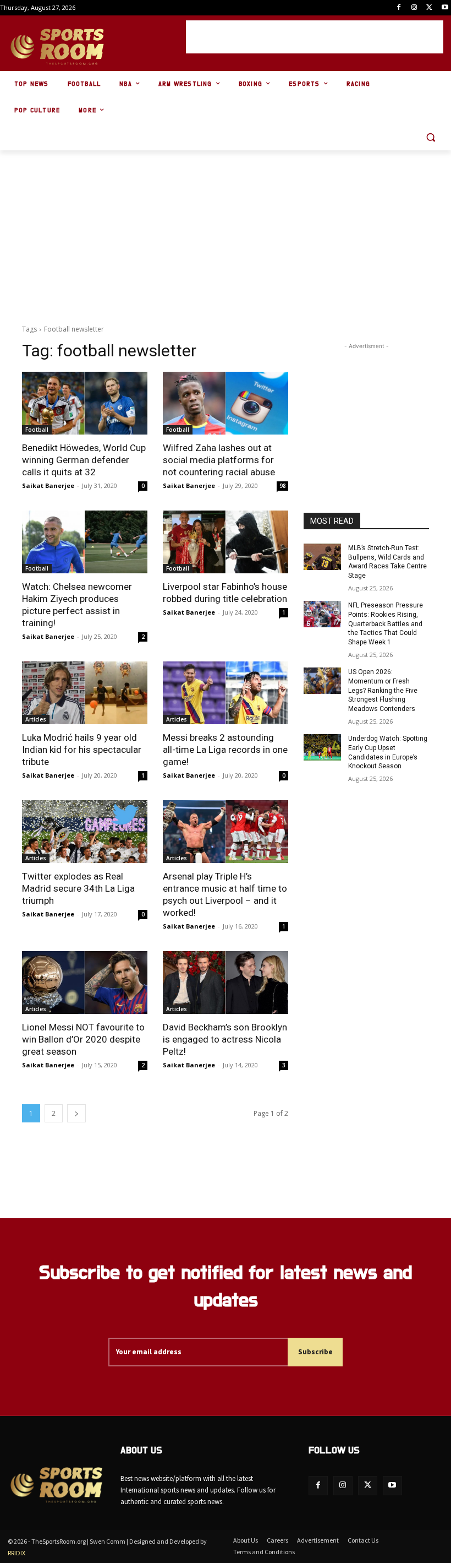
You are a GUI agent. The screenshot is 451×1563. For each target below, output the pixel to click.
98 (282, 486)
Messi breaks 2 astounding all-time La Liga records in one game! (225, 749)
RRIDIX (16, 1553)
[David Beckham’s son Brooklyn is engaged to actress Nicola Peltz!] (225, 982)
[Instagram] (414, 8)
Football (36, 429)
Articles (35, 719)
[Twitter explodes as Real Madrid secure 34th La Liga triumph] (84, 831)
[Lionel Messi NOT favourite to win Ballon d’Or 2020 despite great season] (84, 982)
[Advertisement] (314, 36)
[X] (429, 8)
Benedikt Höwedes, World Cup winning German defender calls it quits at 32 (84, 459)
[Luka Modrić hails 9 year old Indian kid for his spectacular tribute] (84, 692)
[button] (430, 137)
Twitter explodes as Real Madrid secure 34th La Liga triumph (78, 888)
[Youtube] (444, 8)
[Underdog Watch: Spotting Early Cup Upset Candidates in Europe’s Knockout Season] (322, 747)
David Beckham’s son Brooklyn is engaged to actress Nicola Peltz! (225, 1039)
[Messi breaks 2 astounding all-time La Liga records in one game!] (225, 692)
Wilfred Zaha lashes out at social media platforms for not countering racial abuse (219, 459)
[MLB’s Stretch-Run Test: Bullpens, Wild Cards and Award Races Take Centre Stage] (322, 557)
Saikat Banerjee (48, 485)
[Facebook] (399, 8)
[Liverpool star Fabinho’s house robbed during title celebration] (225, 542)
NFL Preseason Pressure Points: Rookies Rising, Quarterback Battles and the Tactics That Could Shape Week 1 (385, 623)
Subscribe (315, 1351)
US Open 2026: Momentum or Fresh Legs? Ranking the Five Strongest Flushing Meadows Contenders (382, 690)
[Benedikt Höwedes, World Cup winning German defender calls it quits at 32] (84, 403)
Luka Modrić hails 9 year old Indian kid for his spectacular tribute (81, 749)
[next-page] (76, 1113)
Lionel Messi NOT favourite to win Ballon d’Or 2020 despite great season (83, 1039)
